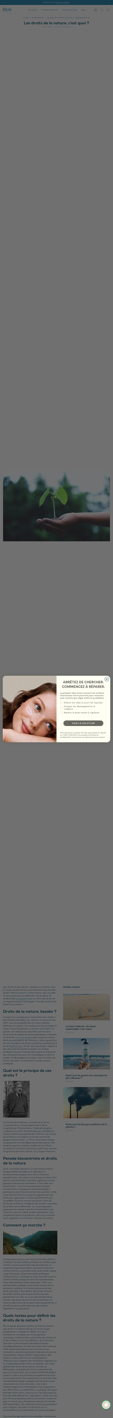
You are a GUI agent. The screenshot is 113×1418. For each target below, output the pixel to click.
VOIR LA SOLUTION (83, 723)
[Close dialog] (107, 679)
